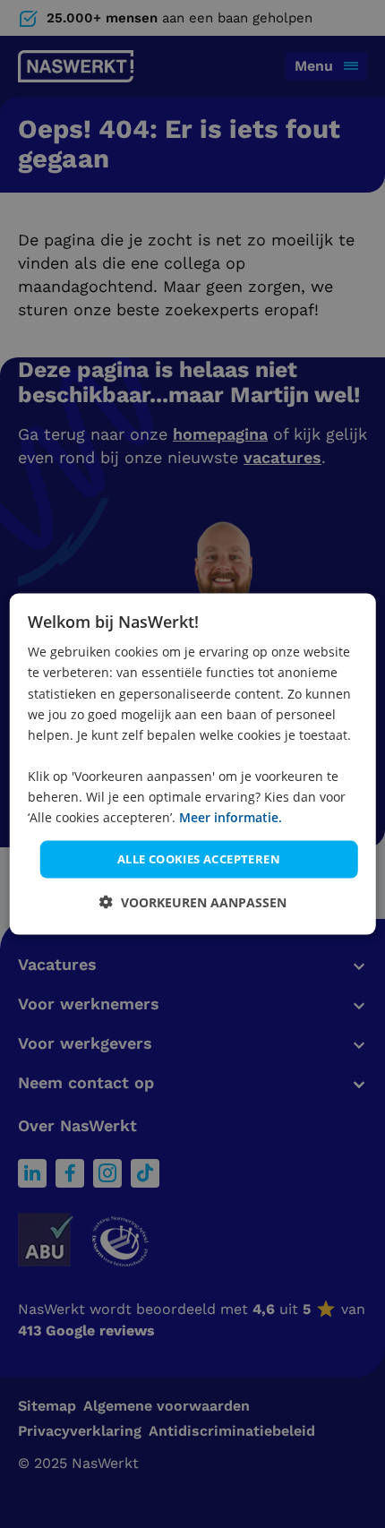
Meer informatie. (230, 817)
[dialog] (193, 764)
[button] (193, 901)
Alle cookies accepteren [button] (198, 859)
